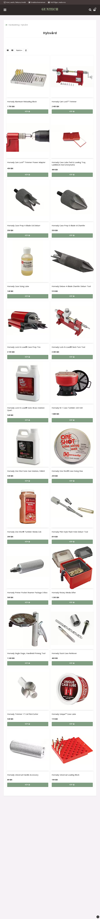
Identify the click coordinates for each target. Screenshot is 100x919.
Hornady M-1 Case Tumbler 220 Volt (67, 408)
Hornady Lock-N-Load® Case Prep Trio (23, 347)
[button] (94, 9)
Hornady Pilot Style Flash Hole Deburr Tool (70, 532)
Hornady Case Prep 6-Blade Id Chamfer (68, 225)
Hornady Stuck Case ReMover (64, 653)
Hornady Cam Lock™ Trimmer (64, 101)
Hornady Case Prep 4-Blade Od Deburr (23, 225)
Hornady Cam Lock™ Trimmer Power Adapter (26, 162)
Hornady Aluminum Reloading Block (22, 101)
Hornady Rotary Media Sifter (64, 592)
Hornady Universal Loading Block (65, 775)
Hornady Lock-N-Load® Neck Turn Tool (68, 347)
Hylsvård (24, 25)
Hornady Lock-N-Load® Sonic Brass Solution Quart (26, 409)
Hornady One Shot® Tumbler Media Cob (24, 532)
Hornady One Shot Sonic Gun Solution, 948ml (26, 471)
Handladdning (14, 25)
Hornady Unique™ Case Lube (64, 714)
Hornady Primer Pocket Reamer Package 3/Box (27, 592)
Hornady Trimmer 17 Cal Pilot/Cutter (22, 714)
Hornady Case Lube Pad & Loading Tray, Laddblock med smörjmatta (69, 163)
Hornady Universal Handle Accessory (22, 775)
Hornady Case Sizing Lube (18, 286)
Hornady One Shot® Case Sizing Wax (67, 471)
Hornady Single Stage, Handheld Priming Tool (26, 653)
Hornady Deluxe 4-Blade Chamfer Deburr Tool (71, 286)
